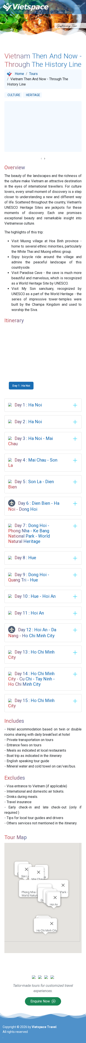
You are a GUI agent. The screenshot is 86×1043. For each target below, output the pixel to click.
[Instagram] (46, 977)
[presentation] (41, 158)
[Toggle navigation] (77, 7)
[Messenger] (34, 977)
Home (19, 74)
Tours (33, 74)
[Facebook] (40, 977)
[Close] (38, 872)
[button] (43, 362)
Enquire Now (40, 1001)
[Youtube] (52, 977)
